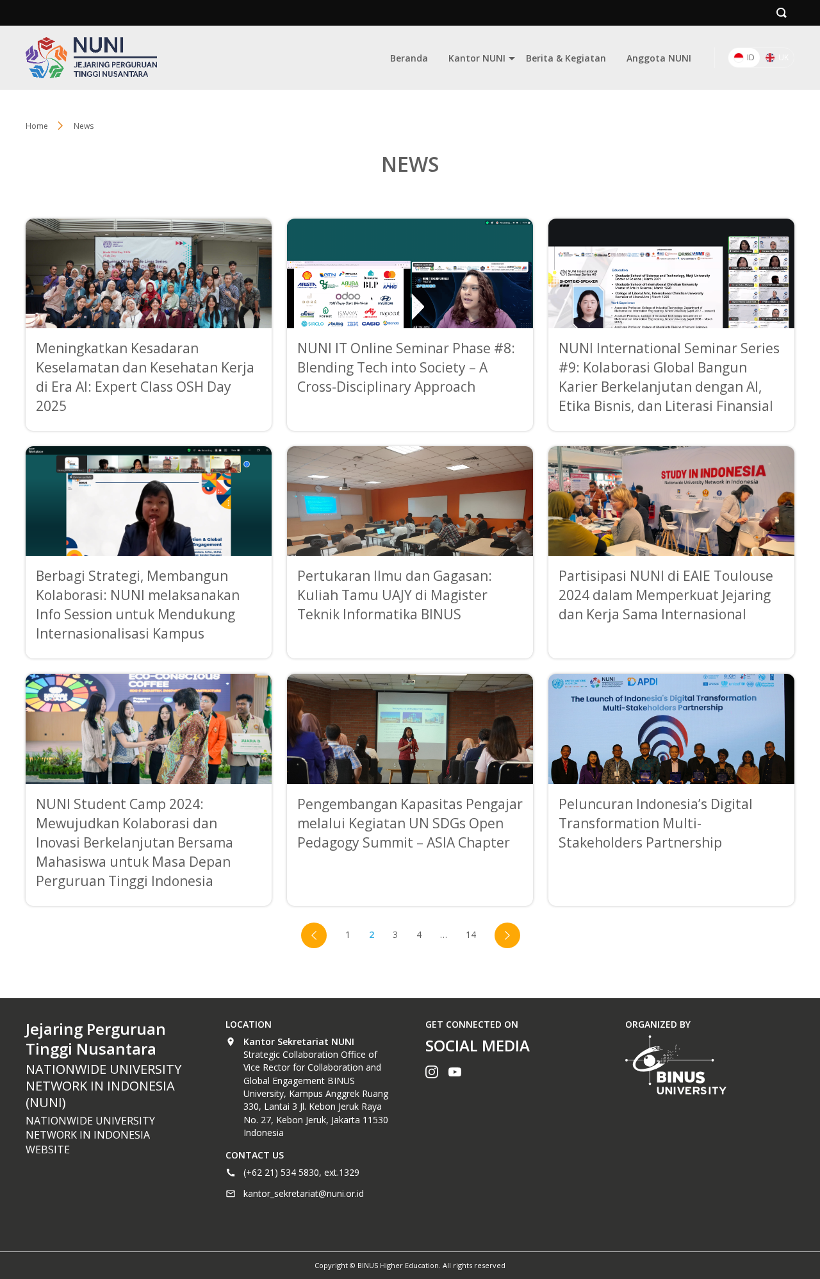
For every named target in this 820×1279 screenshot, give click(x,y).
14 (471, 934)
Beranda (409, 58)
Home (37, 126)
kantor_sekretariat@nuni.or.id (303, 1193)
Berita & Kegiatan (566, 58)
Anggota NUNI (659, 58)
